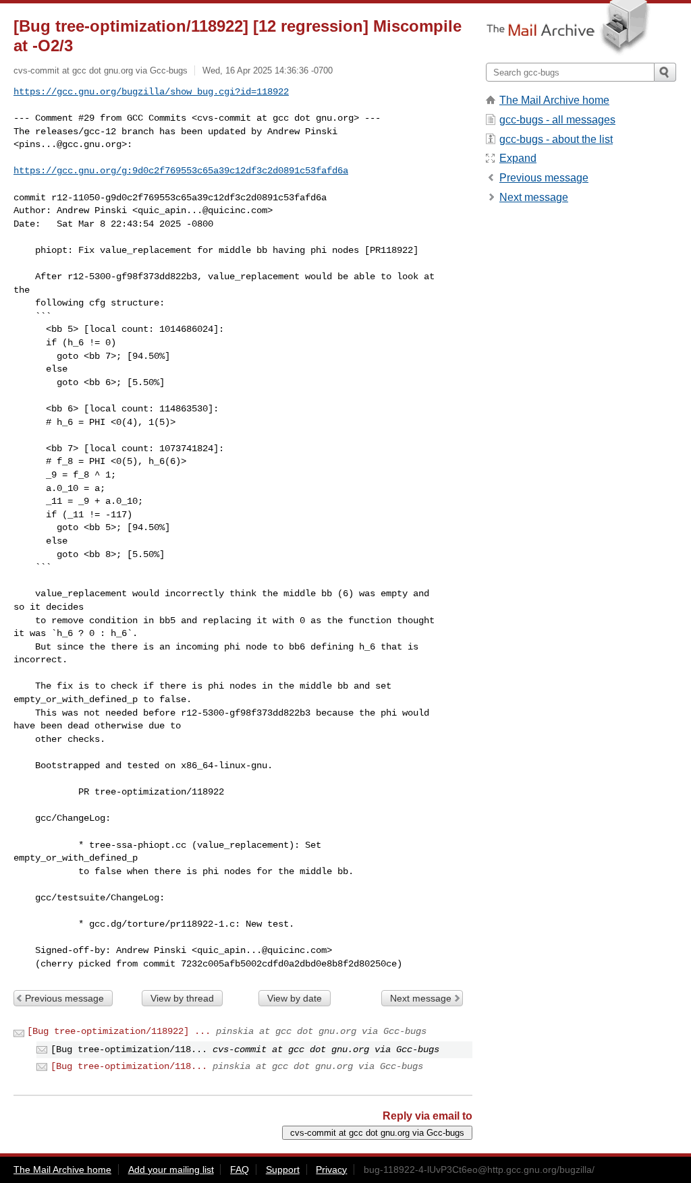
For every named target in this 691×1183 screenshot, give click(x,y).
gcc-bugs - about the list (556, 139)
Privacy (331, 1169)
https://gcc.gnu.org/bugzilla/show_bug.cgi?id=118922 (151, 91)
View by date (294, 998)
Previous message (64, 998)
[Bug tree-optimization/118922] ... (119, 1031)
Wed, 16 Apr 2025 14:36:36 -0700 (267, 70)
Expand (517, 158)
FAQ (239, 1169)
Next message (420, 998)
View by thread (182, 998)
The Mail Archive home (554, 100)
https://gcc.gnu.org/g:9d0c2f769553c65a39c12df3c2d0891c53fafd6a (180, 170)
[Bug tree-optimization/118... (129, 1066)
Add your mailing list (171, 1169)
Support (283, 1169)
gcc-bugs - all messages (557, 119)
